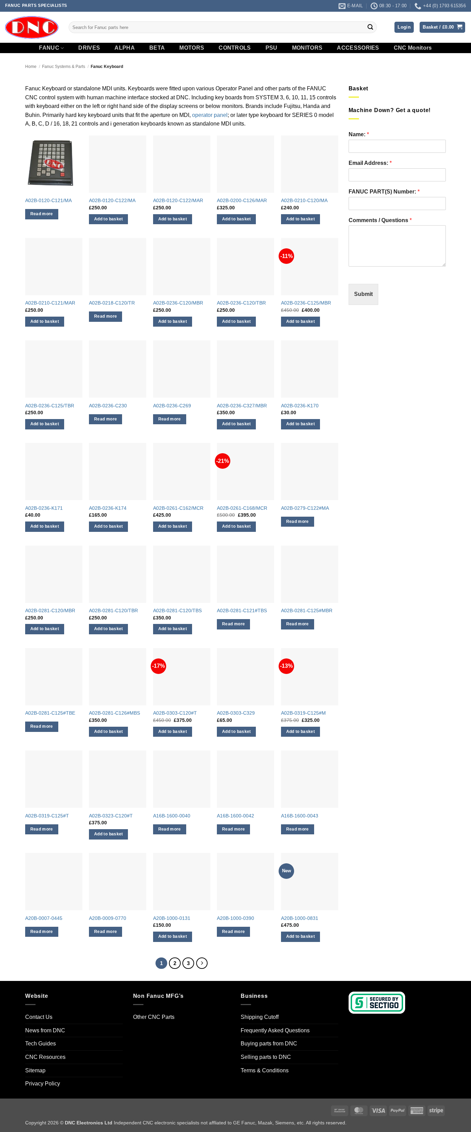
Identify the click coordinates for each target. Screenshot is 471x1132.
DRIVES (89, 48)
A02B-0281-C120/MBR (50, 610)
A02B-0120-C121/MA (48, 200)
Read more (41, 214)
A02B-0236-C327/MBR (242, 405)
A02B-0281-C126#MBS (114, 713)
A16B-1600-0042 (235, 815)
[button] (404, 27)
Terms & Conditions (265, 1070)
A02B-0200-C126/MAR (242, 200)
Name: (359, 134)
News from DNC (45, 1030)
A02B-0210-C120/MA (304, 200)
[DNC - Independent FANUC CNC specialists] (31, 27)
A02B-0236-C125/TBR (49, 405)
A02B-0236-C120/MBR (178, 303)
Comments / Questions (380, 220)
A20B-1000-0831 (299, 918)
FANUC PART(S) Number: (384, 192)
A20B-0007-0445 (43, 918)
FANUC (49, 48)
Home (31, 66)
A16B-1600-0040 (171, 815)
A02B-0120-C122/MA (112, 200)
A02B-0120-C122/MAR (178, 200)
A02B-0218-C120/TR (112, 303)
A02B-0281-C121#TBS (242, 610)
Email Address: (370, 163)
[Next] (202, 963)
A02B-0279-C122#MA (305, 508)
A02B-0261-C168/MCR (242, 508)
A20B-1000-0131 (171, 918)
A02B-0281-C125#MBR (306, 610)
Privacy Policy (42, 1083)
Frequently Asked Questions (275, 1030)
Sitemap (35, 1070)
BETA (157, 48)
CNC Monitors (413, 48)
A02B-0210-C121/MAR (50, 303)
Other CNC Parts (153, 1017)
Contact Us (38, 1017)
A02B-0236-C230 (108, 405)
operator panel (210, 115)
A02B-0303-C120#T (175, 713)
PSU (271, 48)
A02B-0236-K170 (300, 405)
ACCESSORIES (358, 48)
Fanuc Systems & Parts (63, 66)
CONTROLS (235, 48)
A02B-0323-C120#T (111, 815)
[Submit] (370, 27)
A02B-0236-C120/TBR (241, 303)
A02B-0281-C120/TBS (177, 610)
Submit (363, 294)
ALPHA (124, 48)
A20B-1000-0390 (235, 918)
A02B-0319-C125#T (47, 815)
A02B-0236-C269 (172, 405)
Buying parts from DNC (269, 1044)
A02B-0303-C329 (236, 713)
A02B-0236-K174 (108, 508)
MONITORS (307, 48)
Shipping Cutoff (260, 1017)
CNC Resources (45, 1057)
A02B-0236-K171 (44, 508)
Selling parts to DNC (266, 1057)
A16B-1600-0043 (299, 815)
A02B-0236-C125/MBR (306, 303)
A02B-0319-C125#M (303, 713)
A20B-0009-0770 (107, 918)
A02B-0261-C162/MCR (178, 508)
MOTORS (191, 48)
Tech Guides (40, 1044)
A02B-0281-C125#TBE (50, 713)
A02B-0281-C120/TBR (113, 610)
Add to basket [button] (108, 219)
